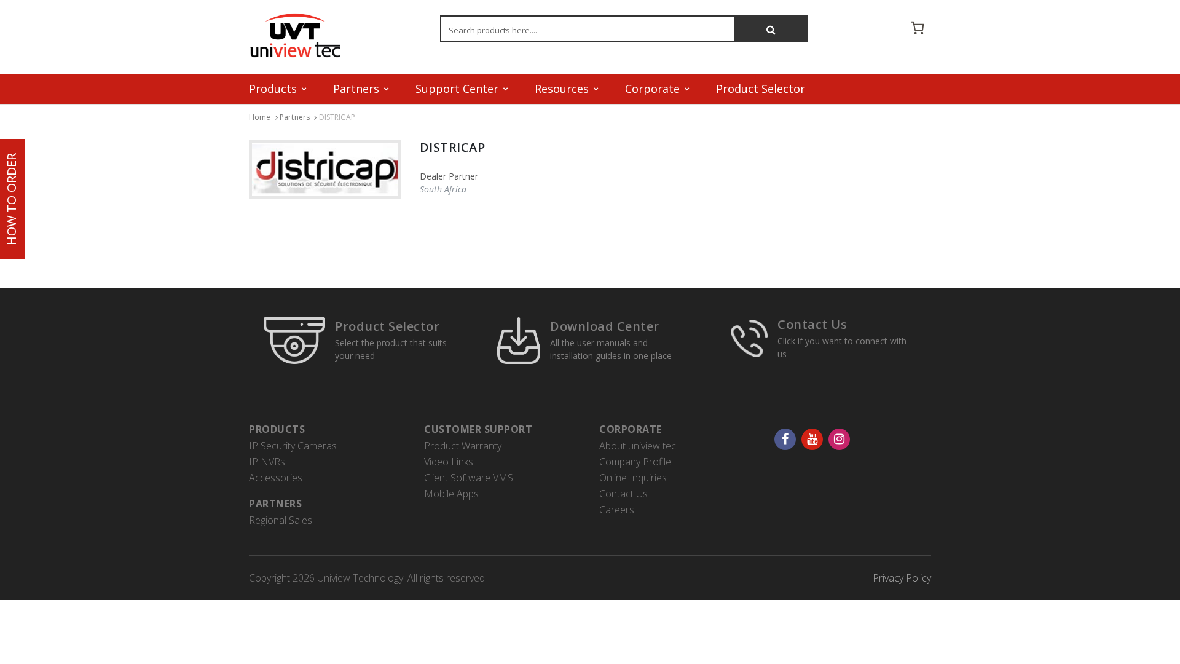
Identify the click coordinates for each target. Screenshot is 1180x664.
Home (260, 117)
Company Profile (635, 461)
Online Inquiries (633, 477)
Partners (295, 117)
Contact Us (812, 324)
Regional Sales (280, 520)
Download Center (604, 326)
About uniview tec (637, 446)
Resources (562, 88)
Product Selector (760, 88)
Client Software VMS (468, 477)
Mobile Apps (451, 493)
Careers (616, 509)
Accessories (275, 477)
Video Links (448, 461)
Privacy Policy (902, 578)
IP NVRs (267, 461)
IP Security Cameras (293, 446)
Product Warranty (463, 446)
